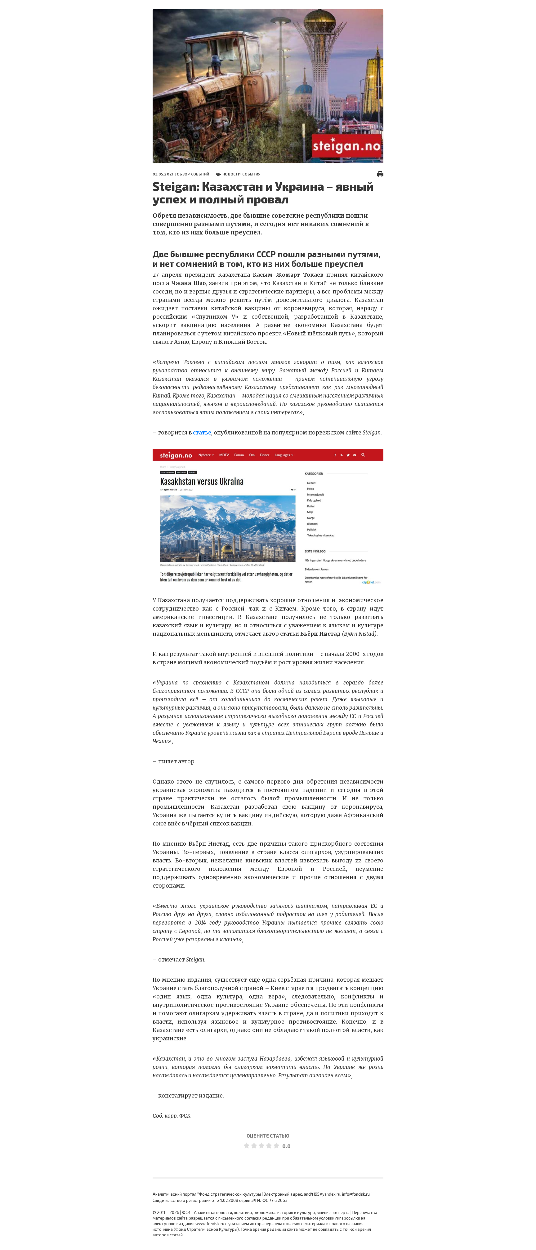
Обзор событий (193, 174)
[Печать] (380, 173)
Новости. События (241, 174)
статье (202, 432)
